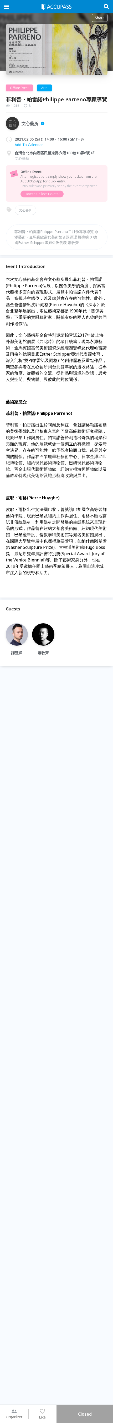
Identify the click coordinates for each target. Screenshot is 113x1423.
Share (100, 17)
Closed (85, 1414)
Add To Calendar (29, 144)
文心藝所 (25, 210)
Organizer (14, 1416)
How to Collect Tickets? (42, 194)
